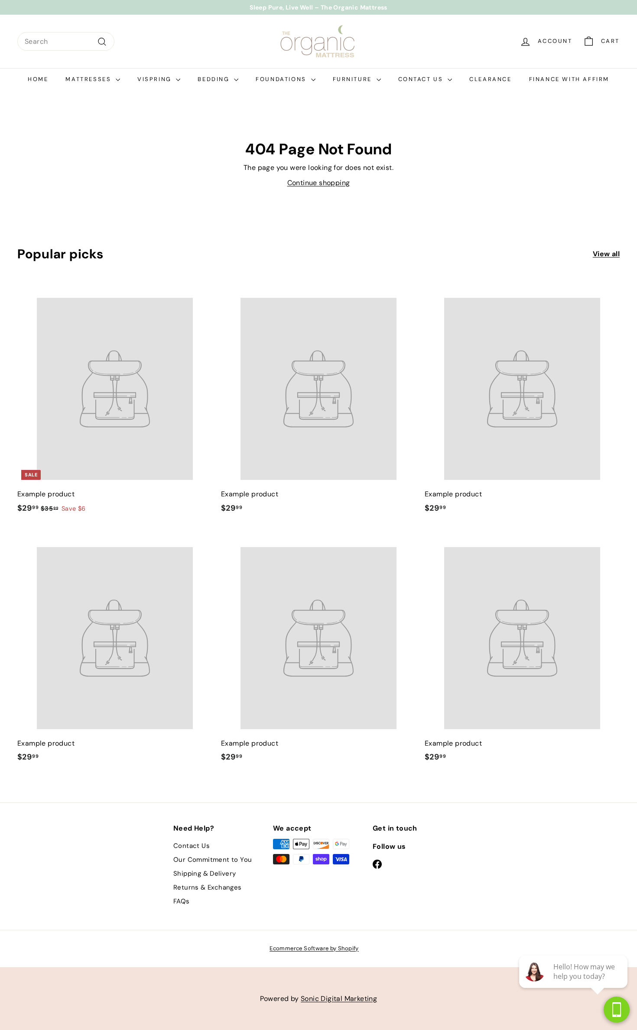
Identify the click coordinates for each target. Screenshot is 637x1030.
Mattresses (89, 79)
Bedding (215, 79)
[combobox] (65, 41)
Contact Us (422, 79)
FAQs (181, 901)
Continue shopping (318, 182)
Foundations (282, 79)
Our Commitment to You (212, 859)
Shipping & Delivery (204, 873)
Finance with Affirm (569, 79)
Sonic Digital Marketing (339, 998)
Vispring (155, 79)
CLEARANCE (490, 79)
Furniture (353, 79)
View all (606, 253)
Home (38, 79)
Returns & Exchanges (207, 887)
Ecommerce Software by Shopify (314, 948)
